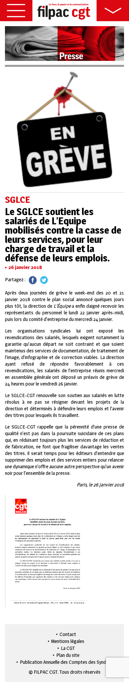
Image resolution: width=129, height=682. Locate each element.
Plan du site (67, 655)
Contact (68, 634)
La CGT (68, 648)
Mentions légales (67, 641)
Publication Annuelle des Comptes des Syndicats (68, 662)
